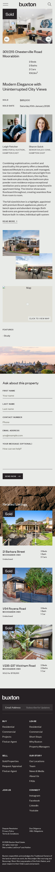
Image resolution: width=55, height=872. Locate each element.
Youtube (33, 810)
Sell (5, 755)
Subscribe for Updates (38, 707)
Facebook (34, 800)
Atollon (28, 847)
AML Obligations (36, 831)
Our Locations (36, 761)
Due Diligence (35, 828)
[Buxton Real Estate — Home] (27, 4)
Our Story (35, 755)
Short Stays (35, 736)
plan (44, 869)
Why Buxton (35, 741)
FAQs (32, 780)
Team (32, 766)
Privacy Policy (8, 831)
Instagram (34, 795)
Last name (9, 404)
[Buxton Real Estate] (27, 697)
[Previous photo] (6, 39)
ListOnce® (16, 847)
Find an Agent (9, 741)
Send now (10, 476)
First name (9, 390)
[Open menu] (5, 4)
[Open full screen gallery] (27, 26)
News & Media (36, 771)
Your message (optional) (17, 443)
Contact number (12, 417)
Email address (11, 430)
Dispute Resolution (10, 828)
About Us (34, 776)
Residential (8, 726)
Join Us (6, 789)
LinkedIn (33, 805)
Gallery (27, 869)
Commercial (9, 731)
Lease (33, 721)
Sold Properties (10, 761)
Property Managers (39, 746)
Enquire (9, 869)
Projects (6, 736)
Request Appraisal (12, 766)
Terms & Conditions (10, 833)
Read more (9, 221)
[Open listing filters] (49, 4)
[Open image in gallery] (34, 266)
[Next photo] (48, 39)
